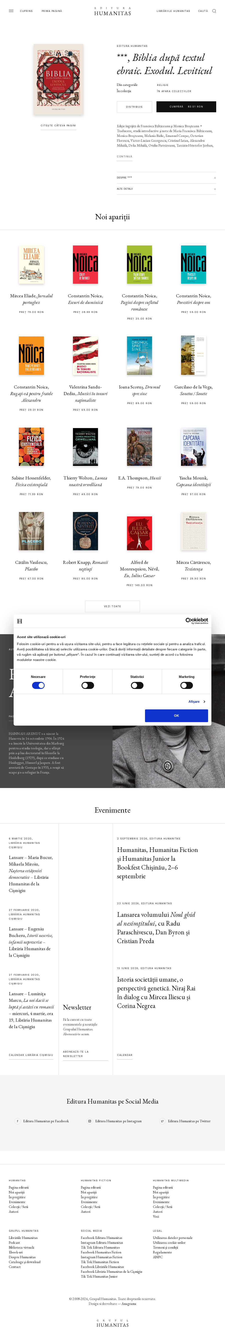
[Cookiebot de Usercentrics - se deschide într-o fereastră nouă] (189, 621)
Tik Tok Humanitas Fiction (100, 1262)
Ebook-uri (16, 1252)
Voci (156, 1216)
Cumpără (186, 106)
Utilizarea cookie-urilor (169, 1242)
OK (176, 715)
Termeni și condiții (165, 1247)
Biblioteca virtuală (21, 1247)
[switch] (88, 685)
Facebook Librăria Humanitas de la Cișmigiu (111, 1271)
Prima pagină (52, 11)
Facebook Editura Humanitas (101, 1237)
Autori (13, 1211)
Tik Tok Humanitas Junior (99, 1276)
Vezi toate (112, 606)
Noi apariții (17, 1192)
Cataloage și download (24, 1262)
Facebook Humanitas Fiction (101, 1252)
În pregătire (17, 1197)
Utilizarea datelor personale (172, 1237)
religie (163, 85)
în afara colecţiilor (174, 91)
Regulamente (162, 1252)
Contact (15, 1266)
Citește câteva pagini (58, 125)
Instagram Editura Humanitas (102, 1242)
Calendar (124, 1055)
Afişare (194, 701)
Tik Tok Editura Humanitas (100, 1247)
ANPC (158, 1257)
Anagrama (129, 1303)
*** (122, 57)
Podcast (14, 1242)
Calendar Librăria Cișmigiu (31, 1055)
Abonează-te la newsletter (76, 1054)
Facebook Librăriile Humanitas (102, 1266)
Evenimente (17, 1202)
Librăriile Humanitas (174, 11)
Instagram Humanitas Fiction (101, 1257)
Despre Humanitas (22, 1257)
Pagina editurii (19, 1187)
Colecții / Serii (18, 1206)
